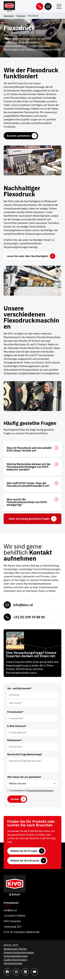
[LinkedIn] (25, 971)
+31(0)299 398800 (14, 915)
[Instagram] (16, 971)
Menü (59, 6)
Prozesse (20, 15)
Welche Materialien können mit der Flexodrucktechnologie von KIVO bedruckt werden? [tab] (29, 467)
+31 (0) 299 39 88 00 (29, 617)
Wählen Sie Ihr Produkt (23, 850)
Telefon (39, 6)
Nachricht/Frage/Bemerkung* (24, 754)
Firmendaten (11, 903)
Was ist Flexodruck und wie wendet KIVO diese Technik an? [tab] (29, 449)
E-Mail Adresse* (16, 726)
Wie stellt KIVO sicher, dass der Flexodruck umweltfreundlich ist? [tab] (28, 484)
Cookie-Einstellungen (15, 959)
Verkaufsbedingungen (16, 956)
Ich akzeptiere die (32, 790)
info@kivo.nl (23, 605)
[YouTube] (34, 971)
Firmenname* (15, 711)
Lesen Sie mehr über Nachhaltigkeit (27, 256)
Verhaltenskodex (13, 963)
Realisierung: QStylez (15, 948)
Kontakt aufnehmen (18, 135)
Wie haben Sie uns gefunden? (24, 776)
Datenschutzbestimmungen (41, 790)
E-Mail (48, 6)
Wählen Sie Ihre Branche (24, 860)
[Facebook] (7, 971)
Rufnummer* (14, 740)
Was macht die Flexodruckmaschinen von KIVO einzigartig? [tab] (27, 502)
